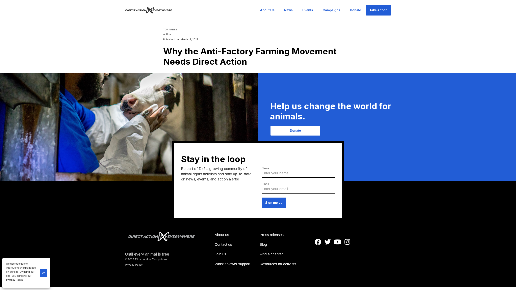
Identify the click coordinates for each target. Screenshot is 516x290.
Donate (355, 10)
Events (307, 10)
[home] (151, 10)
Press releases (272, 235)
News (288, 10)
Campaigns (331, 10)
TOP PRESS (170, 29)
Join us (220, 254)
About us (222, 235)
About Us (267, 10)
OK (43, 272)
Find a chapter (271, 254)
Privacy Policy (14, 280)
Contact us (223, 244)
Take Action (378, 10)
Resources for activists (278, 264)
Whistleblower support (232, 264)
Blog (263, 244)
